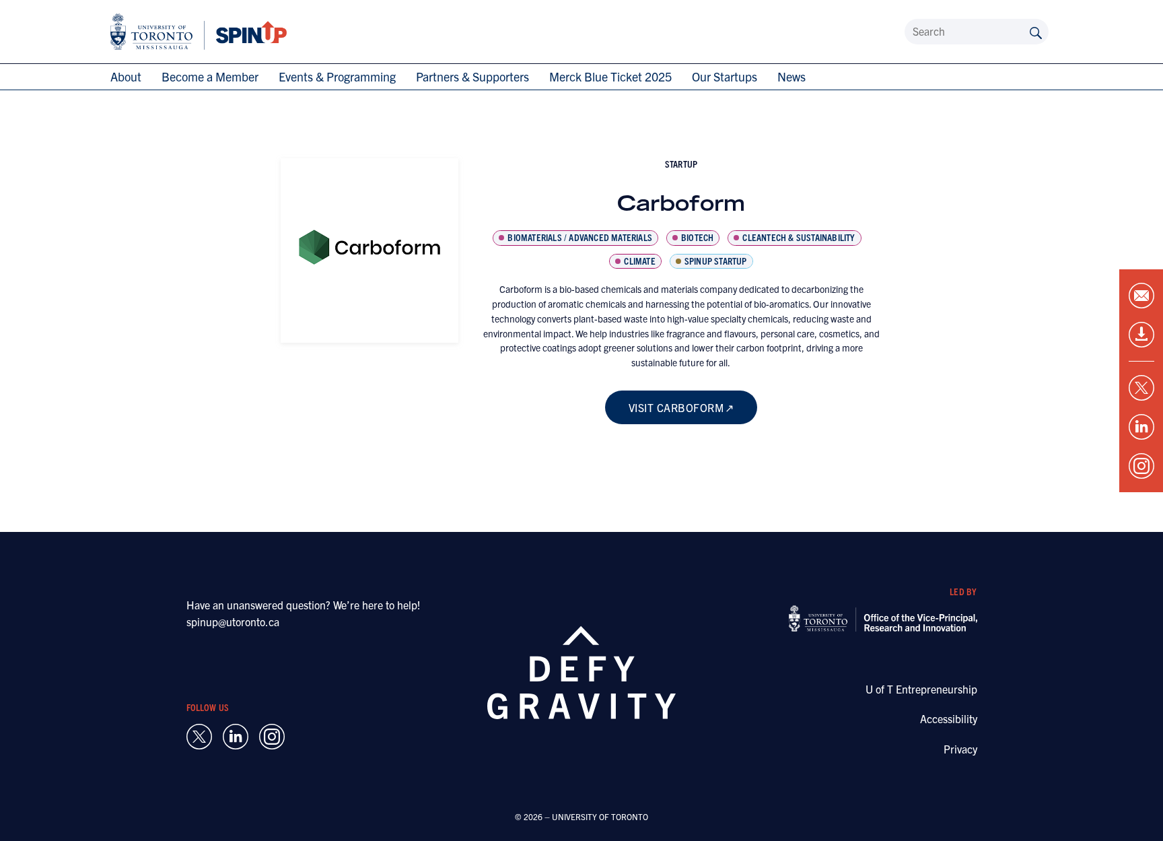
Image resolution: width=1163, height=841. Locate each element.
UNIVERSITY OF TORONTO (600, 816)
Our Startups (724, 76)
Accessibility (948, 718)
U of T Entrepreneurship (921, 689)
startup (681, 164)
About (125, 76)
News (791, 76)
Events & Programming (337, 76)
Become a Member (210, 76)
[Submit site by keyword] (1036, 31)
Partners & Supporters (472, 76)
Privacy (960, 748)
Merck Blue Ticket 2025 (610, 76)
